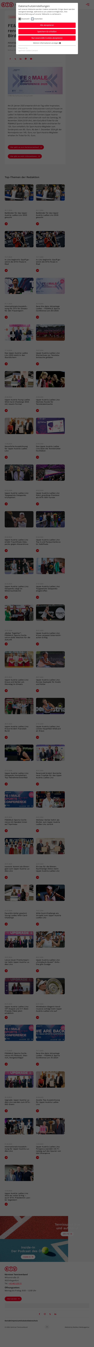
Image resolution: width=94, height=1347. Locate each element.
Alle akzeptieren (47, 25)
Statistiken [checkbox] (38, 19)
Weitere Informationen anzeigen (46, 43)
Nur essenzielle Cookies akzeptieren (47, 38)
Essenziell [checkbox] (25, 19)
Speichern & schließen (47, 31)
